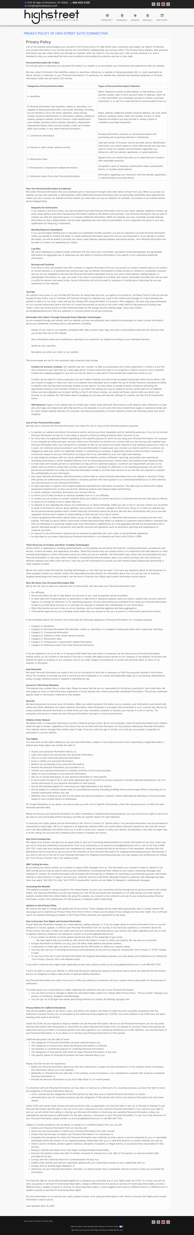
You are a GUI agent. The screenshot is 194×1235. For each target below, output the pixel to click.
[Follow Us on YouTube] (163, 4)
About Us (31, 1221)
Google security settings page (107, 307)
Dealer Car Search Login (78, 1226)
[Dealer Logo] (52, 16)
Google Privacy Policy (37, 298)
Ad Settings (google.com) (116, 999)
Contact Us (39, 1221)
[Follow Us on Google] (168, 4)
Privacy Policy (48, 1221)
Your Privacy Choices (112, 1226)
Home (25, 1221)
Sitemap (101, 1226)
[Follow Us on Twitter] (158, 4)
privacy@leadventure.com (39, 311)
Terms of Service (151, 295)
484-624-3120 (81, 2)
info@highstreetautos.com (42, 5)
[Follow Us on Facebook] (153, 4)
